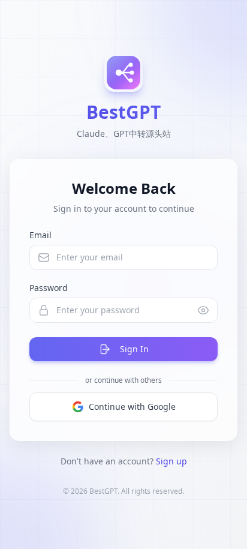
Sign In (134, 349)
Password (48, 287)
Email (40, 235)
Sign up (171, 461)
